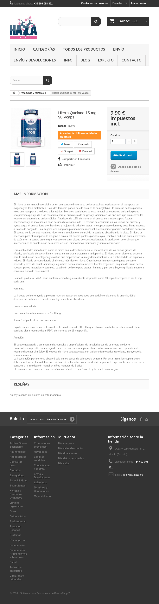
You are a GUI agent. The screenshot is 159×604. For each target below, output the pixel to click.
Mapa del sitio (42, 496)
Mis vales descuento (70, 448)
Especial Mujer (19, 480)
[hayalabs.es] (31, 27)
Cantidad (116, 135)
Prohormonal (18, 521)
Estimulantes (17, 485)
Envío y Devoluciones (35, 60)
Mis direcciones (67, 453)
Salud (13, 562)
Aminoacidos (18, 451)
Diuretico (15, 470)
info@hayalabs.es (133, 474)
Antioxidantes (18, 456)
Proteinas (15, 535)
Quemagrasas (18, 540)
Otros (13, 511)
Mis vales (63, 463)
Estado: (62, 125)
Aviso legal (40, 482)
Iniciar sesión (139, 3)
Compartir (83, 144)
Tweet (66, 144)
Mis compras (66, 443)
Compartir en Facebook (76, 159)
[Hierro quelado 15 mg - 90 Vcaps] (17, 159)
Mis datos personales (71, 458)
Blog (85, 60)
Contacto (132, 60)
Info (68, 60)
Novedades (40, 451)
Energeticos (17, 475)
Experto (106, 60)
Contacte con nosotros (94, 3)
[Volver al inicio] (13, 93)
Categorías (44, 49)
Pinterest (86, 151)
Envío (118, 49)
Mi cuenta (66, 437)
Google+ (68, 151)
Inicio (19, 49)
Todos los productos (84, 49)
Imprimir (69, 164)
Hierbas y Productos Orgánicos (16, 494)
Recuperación (18, 545)
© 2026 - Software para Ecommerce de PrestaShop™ (40, 593)
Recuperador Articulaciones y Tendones (18, 554)
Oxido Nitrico (18, 516)
